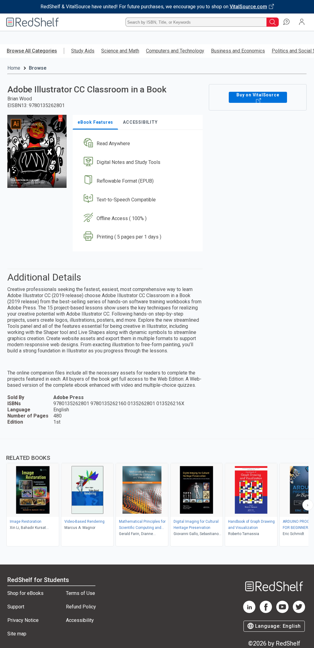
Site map (16, 634)
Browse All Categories (32, 51)
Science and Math (120, 51)
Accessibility (80, 620)
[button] (137, 143)
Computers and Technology (175, 51)
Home (13, 68)
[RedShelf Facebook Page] (266, 611)
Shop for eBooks (25, 593)
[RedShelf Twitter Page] (299, 611)
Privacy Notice (23, 620)
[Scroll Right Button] (307, 504)
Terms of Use (80, 593)
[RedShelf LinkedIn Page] (249, 611)
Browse (38, 68)
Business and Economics (238, 51)
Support (15, 607)
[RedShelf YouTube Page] (282, 611)
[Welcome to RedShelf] (32, 22)
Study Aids (82, 51)
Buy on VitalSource (257, 94)
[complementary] (157, 493)
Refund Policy (81, 607)
